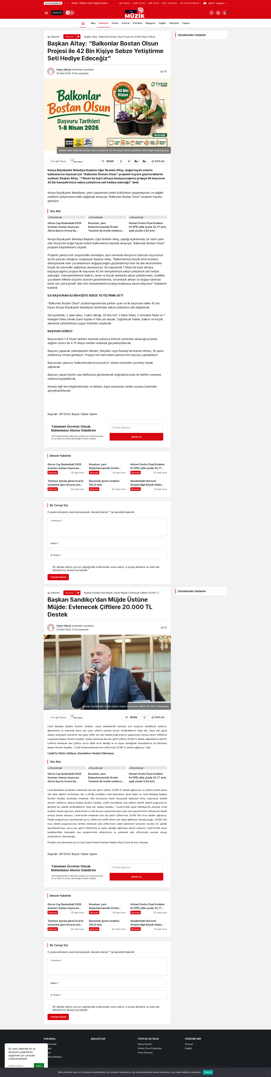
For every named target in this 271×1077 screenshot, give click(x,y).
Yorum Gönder (58, 577)
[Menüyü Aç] (46, 12)
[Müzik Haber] (135, 13)
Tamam (208, 1072)
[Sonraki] (69, 3)
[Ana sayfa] (83, 23)
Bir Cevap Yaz (59, 505)
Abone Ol (57, 12)
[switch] (70, 12)
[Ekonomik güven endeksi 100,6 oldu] (107, 484)
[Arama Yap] (211, 12)
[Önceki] (65, 3)
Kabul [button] (39, 1066)
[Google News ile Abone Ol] (58, 161)
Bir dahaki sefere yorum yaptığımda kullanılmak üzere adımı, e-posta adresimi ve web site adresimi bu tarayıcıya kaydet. (106, 568)
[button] (218, 12)
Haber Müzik (63, 69)
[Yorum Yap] (129, 161)
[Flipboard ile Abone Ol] (76, 161)
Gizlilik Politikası (15, 1066)
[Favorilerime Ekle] (121, 161)
